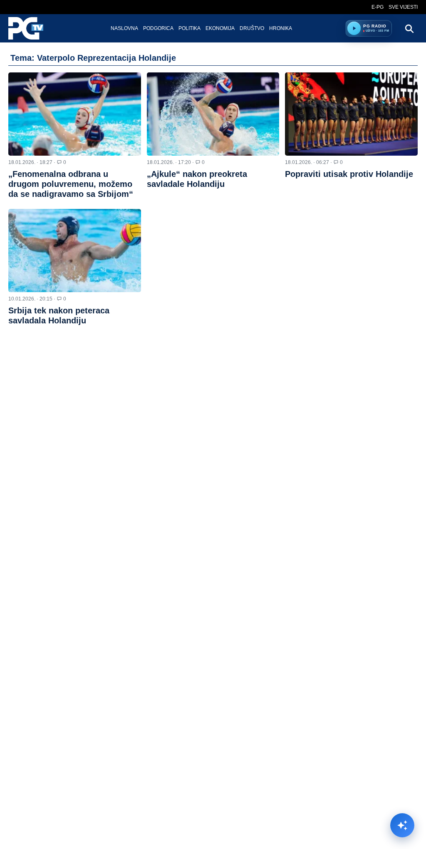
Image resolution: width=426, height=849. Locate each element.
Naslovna (124, 28)
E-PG (378, 7)
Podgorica (158, 28)
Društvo (252, 28)
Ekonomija (220, 28)
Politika (189, 28)
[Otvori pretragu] (409, 28)
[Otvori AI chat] (402, 825)
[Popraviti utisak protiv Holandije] (351, 114)
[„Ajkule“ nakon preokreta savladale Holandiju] (213, 114)
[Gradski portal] (32, 28)
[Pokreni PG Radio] (354, 28)
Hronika (280, 28)
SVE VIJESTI (403, 7)
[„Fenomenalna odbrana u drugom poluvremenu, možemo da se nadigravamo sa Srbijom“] (74, 114)
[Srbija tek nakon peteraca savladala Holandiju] (74, 250)
